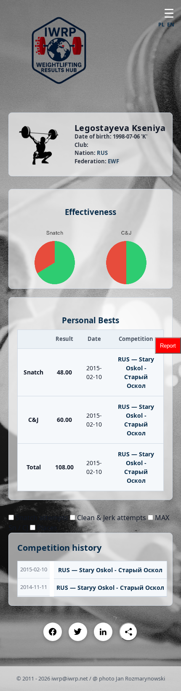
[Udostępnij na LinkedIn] (103, 632)
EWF (113, 161)
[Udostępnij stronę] (128, 632)
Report (168, 346)
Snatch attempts (41, 517)
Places (46, 527)
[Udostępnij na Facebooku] (52, 632)
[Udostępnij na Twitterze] (78, 632)
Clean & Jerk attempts (110, 517)
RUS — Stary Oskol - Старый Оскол (110, 570)
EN (170, 24)
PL (161, 24)
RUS (102, 153)
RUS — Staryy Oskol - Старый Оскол (110, 588)
